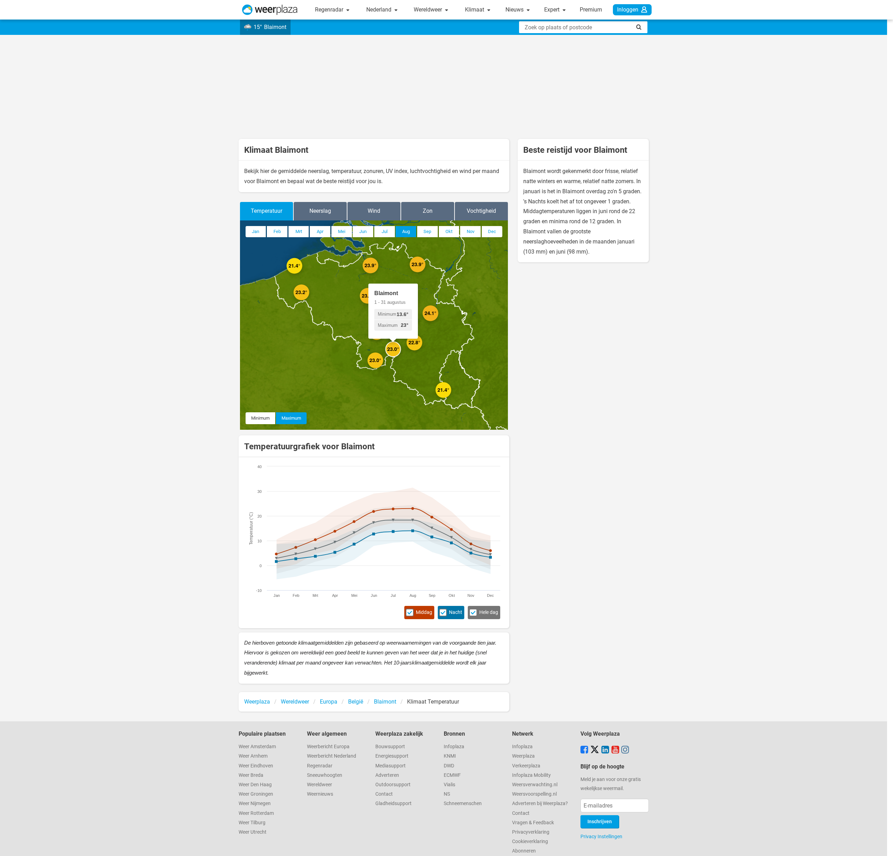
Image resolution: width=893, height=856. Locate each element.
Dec (492, 231)
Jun (363, 231)
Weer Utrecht (253, 832)
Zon (428, 211)
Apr (320, 231)
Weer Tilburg (252, 823)
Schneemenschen (463, 803)
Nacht (455, 612)
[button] (302, 273)
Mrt (298, 231)
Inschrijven (599, 822)
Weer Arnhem (253, 756)
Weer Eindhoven (256, 766)
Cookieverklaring (530, 841)
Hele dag (488, 612)
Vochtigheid (481, 211)
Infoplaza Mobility (531, 775)
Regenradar (330, 9)
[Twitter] (594, 750)
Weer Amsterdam (257, 747)
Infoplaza (454, 747)
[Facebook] (584, 750)
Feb (277, 231)
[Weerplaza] (269, 9)
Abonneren (524, 851)
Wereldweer (428, 9)
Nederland (379, 9)
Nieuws (515, 9)
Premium (591, 9)
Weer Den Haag (255, 785)
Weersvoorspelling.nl (534, 794)
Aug (406, 231)
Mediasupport (390, 766)
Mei (341, 231)
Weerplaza (523, 756)
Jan (255, 231)
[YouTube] (615, 750)
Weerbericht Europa (328, 747)
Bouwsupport (390, 747)
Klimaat (475, 9)
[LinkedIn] (605, 750)
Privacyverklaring (530, 832)
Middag (424, 612)
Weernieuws (320, 794)
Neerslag (320, 211)
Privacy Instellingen (601, 836)
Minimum (260, 418)
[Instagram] (625, 750)
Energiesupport (391, 756)
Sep (427, 231)
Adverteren (387, 775)
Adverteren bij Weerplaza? (540, 803)
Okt (448, 231)
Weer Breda (251, 775)
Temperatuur (266, 211)
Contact (384, 794)
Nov (470, 231)
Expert (552, 9)
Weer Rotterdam (256, 813)
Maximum (291, 418)
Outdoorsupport (393, 785)
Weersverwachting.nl (534, 785)
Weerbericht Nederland (331, 756)
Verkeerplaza (526, 766)
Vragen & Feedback (533, 823)
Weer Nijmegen (255, 803)
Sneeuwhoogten (324, 775)
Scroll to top (881, 844)
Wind (374, 211)
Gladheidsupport (393, 803)
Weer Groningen (256, 794)
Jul (385, 231)
